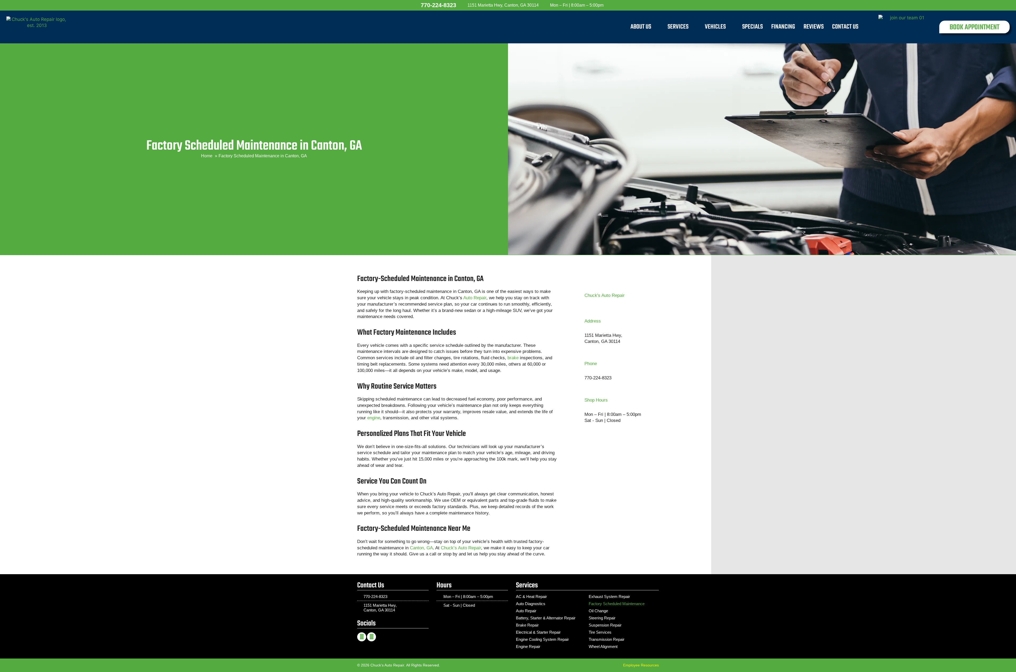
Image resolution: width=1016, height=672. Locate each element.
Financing (783, 26)
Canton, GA (421, 547)
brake (513, 357)
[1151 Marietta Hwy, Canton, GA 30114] (463, 5)
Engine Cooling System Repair (542, 639)
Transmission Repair (606, 639)
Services (678, 26)
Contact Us (845, 26)
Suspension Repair (605, 625)
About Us (641, 26)
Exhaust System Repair (609, 596)
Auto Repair (474, 297)
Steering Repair (602, 618)
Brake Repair (527, 625)
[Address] (577, 331)
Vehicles (715, 26)
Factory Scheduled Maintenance (617, 603)
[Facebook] (361, 636)
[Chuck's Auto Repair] (577, 295)
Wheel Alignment (603, 646)
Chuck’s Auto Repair (461, 547)
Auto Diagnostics (530, 603)
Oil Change (598, 611)
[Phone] (577, 371)
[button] (974, 27)
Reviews (814, 26)
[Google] (371, 636)
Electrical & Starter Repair (538, 632)
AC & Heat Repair (531, 596)
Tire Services (600, 632)
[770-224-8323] (415, 5)
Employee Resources (641, 665)
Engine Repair (528, 646)
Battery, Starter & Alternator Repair (545, 618)
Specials (752, 26)
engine (373, 417)
